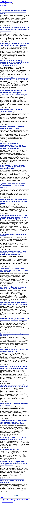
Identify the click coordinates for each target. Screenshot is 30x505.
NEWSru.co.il (4, 500)
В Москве (10, 500)
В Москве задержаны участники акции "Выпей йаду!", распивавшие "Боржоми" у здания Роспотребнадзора (14, 217)
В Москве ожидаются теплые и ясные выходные (13, 235)
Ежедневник (17, 499)
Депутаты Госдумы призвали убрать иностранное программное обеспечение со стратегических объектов (14, 252)
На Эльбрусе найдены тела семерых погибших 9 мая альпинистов (13, 287)
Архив (11, 499)
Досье (7, 499)
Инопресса (16, 500)
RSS (22, 499)
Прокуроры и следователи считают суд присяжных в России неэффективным (14, 367)
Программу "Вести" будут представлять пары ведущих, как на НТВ (14, 350)
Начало (3, 499)
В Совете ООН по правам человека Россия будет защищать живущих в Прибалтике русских (12, 166)
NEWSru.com (6, 2)
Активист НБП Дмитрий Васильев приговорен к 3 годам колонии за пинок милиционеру (14, 270)
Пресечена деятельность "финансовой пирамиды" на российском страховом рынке (13, 201)
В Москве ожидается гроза (9, 449)
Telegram (26, 499)
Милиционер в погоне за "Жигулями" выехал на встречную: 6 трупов (13, 438)
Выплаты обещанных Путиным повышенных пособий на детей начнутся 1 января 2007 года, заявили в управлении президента (14, 63)
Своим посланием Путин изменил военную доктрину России (12, 127)
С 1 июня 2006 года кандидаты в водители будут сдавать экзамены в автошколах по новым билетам (15, 29)
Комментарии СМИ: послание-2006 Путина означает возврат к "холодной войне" (14, 319)
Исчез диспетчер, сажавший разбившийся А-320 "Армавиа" (14, 404)
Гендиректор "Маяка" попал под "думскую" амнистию (11, 110)
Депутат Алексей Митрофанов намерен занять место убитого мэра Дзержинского (14, 78)
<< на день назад (4, 496)
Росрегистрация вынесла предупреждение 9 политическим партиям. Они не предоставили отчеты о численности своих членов (14, 146)
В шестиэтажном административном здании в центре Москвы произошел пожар (13, 12)
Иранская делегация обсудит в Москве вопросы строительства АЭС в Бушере (13, 303)
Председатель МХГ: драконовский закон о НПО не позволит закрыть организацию (14, 385)
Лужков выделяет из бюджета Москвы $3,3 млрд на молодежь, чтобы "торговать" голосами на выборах (13, 422)
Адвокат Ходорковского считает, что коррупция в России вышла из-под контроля (13, 185)
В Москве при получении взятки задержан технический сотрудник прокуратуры (14, 44)
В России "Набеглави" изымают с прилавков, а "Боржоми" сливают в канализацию (12, 480)
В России (3, 5)
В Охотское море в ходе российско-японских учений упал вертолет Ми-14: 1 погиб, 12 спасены (14, 463)
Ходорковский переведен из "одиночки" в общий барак (14, 334)
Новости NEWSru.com (7, 502)
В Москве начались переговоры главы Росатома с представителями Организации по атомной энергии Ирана (14, 92)
